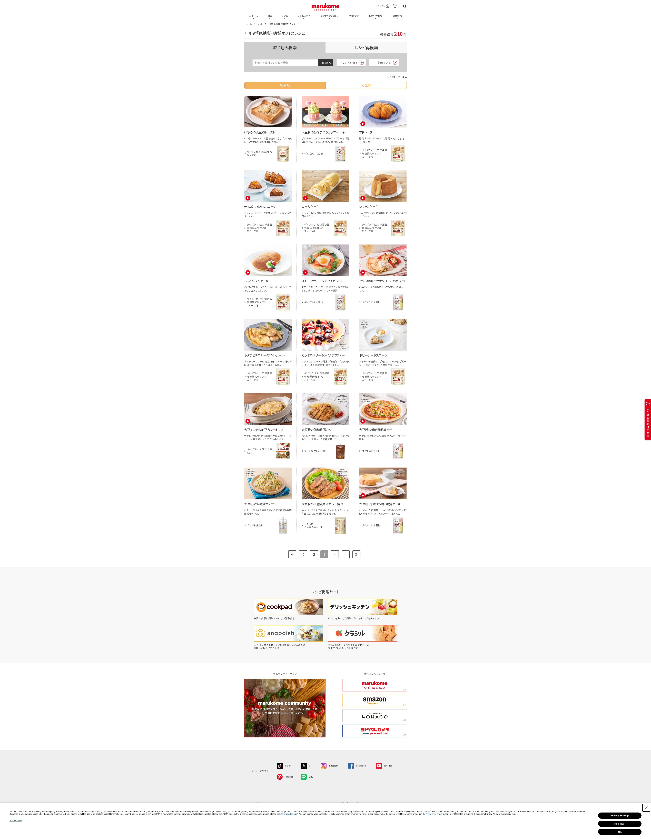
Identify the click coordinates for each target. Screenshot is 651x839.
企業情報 (397, 15)
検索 (405, 6)
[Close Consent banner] (646, 807)
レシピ (284, 15)
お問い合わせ (375, 15)
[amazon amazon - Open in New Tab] (375, 700)
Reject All (619, 823)
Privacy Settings (619, 815)
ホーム (249, 23)
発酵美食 (354, 15)
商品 (269, 15)
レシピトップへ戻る (397, 77)
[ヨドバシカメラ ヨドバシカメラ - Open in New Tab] (375, 731)
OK (620, 832)
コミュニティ (304, 15)
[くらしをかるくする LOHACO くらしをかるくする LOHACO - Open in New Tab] (375, 715)
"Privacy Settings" (289, 814)
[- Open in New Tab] (394, 6)
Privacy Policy (15, 820)
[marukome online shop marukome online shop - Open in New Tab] (375, 685)
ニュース (253, 15)
